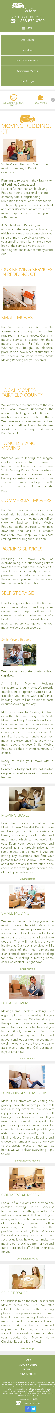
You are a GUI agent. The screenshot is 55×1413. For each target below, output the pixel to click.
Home (28, 1360)
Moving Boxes (27, 879)
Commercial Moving (27, 71)
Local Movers (27, 50)
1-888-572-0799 (31, 21)
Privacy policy (28, 1374)
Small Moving (27, 39)
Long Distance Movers (27, 60)
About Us (28, 1369)
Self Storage (27, 81)
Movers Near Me (28, 1364)
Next (53, 100)
